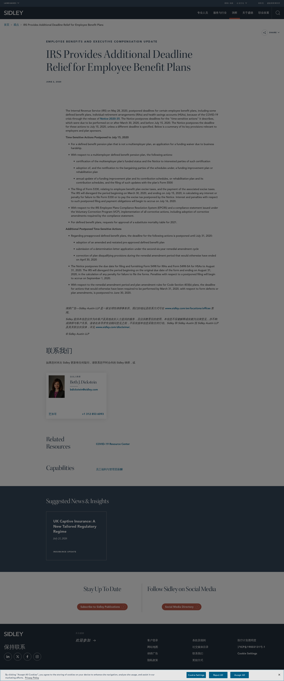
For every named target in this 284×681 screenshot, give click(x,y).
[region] (142, 675)
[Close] (279, 675)
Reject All (218, 675)
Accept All (239, 675)
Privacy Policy (32, 677)
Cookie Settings (196, 675)
